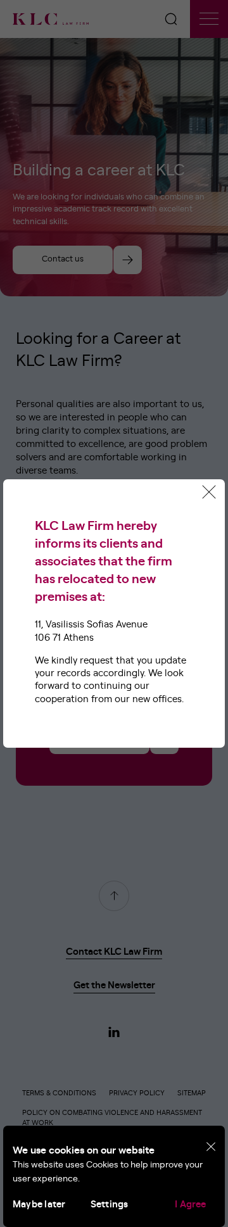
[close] (211, 1147)
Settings (110, 1204)
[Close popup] (209, 491)
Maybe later (39, 1204)
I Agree (190, 1204)
